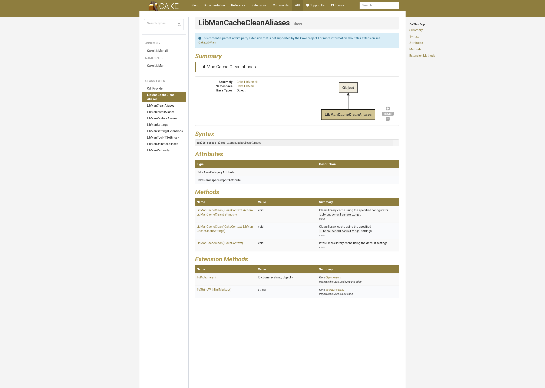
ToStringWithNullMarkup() (214, 289)
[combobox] (379, 5)
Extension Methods (422, 55)
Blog (195, 5)
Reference (238, 5)
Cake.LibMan (155, 65)
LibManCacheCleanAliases (161, 97)
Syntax (414, 36)
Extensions (259, 5)
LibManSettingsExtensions (165, 131)
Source (339, 5)
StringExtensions (335, 289)
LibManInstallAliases (161, 112)
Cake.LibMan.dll (157, 50)
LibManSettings (157, 124)
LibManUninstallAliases (162, 144)
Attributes (416, 43)
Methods (415, 49)
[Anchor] (225, 55)
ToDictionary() (206, 277)
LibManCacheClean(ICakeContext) (220, 243)
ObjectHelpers (333, 277)
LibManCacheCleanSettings (339, 214)
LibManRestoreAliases (162, 118)
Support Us (317, 5)
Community (281, 5)
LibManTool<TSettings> (163, 137)
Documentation (214, 5)
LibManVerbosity (158, 150)
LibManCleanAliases (160, 105)
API (297, 5)
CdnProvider (155, 88)
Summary (416, 30)
